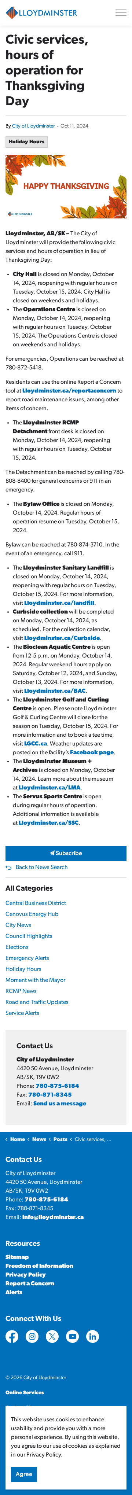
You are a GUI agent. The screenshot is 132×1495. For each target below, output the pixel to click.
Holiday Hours (26, 142)
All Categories (29, 888)
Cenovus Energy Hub (32, 914)
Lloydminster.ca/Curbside (62, 638)
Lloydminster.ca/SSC (48, 823)
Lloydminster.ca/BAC (54, 691)
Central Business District (36, 903)
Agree (24, 1474)
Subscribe (68, 854)
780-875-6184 (57, 1086)
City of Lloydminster (33, 126)
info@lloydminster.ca (53, 1217)
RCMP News (21, 991)
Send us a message (59, 1104)
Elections (17, 947)
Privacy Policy (26, 1275)
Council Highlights (29, 936)
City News (18, 925)
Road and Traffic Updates (37, 1002)
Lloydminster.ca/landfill (59, 603)
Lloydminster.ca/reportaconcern (69, 391)
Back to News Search (42, 867)
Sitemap (17, 1257)
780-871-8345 (50, 1095)
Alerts (14, 1293)
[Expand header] (121, 13)
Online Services (25, 1393)
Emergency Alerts (27, 958)
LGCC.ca (35, 744)
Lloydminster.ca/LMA (49, 788)
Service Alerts (22, 1013)
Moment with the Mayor (35, 980)
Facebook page (92, 753)
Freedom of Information (39, 1266)
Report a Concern (30, 1284)
